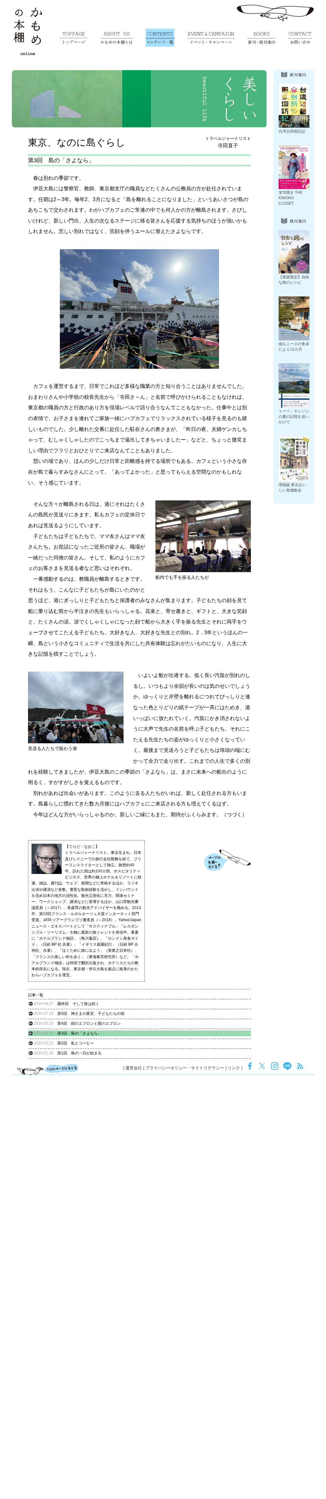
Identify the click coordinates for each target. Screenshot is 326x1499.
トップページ (74, 38)
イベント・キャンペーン (211, 38)
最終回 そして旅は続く (66, 1003)
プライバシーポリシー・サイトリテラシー (184, 1068)
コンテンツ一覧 (159, 38)
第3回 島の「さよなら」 (68, 1033)
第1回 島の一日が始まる (68, 1053)
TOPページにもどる (48, 1069)
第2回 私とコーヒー (64, 1043)
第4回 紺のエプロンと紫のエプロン (77, 1023)
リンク (234, 1068)
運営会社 (133, 1068)
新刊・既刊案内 (261, 38)
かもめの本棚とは (116, 38)
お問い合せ (300, 38)
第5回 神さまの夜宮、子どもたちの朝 (79, 1013)
